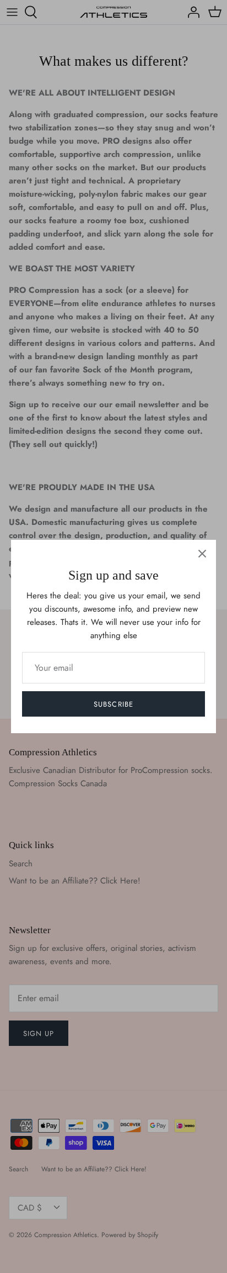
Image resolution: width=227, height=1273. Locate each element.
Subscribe (113, 704)
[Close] (202, 553)
